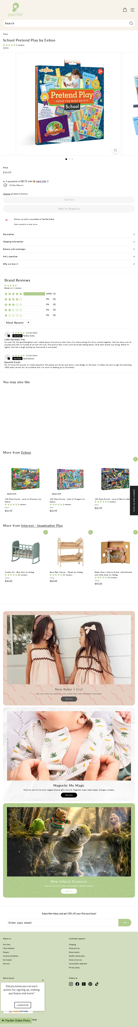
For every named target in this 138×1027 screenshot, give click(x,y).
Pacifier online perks (77, 956)
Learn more (23, 1005)
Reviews (6, 964)
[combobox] (69, 23)
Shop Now (69, 699)
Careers (6, 952)
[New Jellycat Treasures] (69, 842)
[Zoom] (115, 150)
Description (8, 234)
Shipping (6, 194)
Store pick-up (74, 948)
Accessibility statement (78, 964)
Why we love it (10, 264)
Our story (7, 944)
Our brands (7, 960)
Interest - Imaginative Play (42, 525)
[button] (9, 45)
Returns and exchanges (14, 249)
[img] (18, 333)
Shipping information (13, 241)
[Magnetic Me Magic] (69, 746)
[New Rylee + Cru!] (69, 649)
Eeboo (6, 47)
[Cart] (125, 10)
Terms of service (75, 960)
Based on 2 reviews (13, 288)
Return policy (74, 952)
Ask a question (10, 256)
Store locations (9, 948)
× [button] (43, 980)
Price (5, 167)
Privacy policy (74, 968)
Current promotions (10, 956)
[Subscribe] (124, 922)
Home (5, 34)
